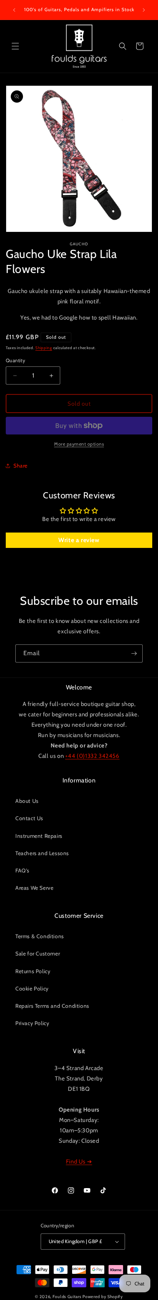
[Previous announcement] (14, 10)
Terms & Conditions (39, 936)
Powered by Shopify (102, 1296)
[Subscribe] (133, 653)
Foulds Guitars (67, 1296)
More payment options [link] (79, 444)
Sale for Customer (37, 953)
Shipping (43, 347)
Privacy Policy (32, 1023)
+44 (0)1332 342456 (92, 755)
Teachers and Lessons (42, 853)
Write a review (78, 540)
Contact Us (29, 818)
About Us (27, 800)
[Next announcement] (143, 10)
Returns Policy (32, 971)
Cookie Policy (32, 988)
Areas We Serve (34, 887)
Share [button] (20, 465)
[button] (15, 46)
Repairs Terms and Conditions (52, 1005)
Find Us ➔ (79, 1161)
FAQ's (22, 870)
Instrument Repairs (39, 835)
